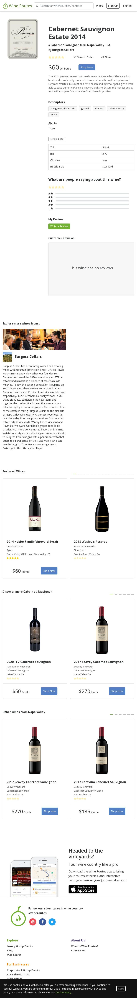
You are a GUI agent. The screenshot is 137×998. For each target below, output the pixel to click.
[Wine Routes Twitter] (52, 921)
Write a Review (59, 226)
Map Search (14, 954)
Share (107, 57)
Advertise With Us (18, 974)
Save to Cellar (85, 57)
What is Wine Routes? (84, 946)
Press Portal (14, 978)
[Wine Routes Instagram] (32, 921)
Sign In (127, 5)
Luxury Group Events (20, 946)
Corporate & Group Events (23, 970)
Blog (9, 950)
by (61, 50)
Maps (99, 5)
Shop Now (86, 67)
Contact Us (78, 950)
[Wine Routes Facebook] (42, 921)
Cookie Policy (63, 992)
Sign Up (113, 5)
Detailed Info (57, 138)
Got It (121, 988)
